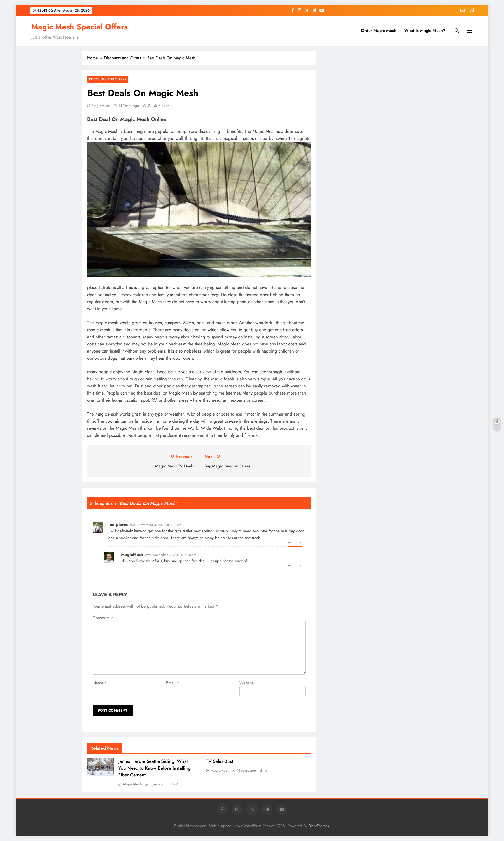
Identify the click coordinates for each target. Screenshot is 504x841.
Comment (103, 618)
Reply (297, 542)
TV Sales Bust (219, 761)
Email (172, 683)
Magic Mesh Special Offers (79, 26)
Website (246, 683)
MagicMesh (101, 105)
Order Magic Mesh (378, 31)
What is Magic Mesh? (424, 31)
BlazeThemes (319, 825)
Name (100, 683)
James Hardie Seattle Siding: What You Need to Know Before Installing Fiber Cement (154, 768)
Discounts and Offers (107, 79)
